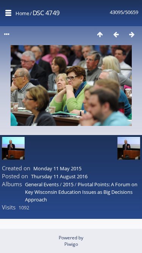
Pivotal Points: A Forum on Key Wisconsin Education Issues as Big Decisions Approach (81, 192)
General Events (42, 184)
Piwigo (71, 244)
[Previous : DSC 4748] (116, 34)
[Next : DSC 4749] (132, 34)
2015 (68, 184)
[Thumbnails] (100, 34)
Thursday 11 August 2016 (59, 176)
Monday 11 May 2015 (57, 168)
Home (22, 13)
